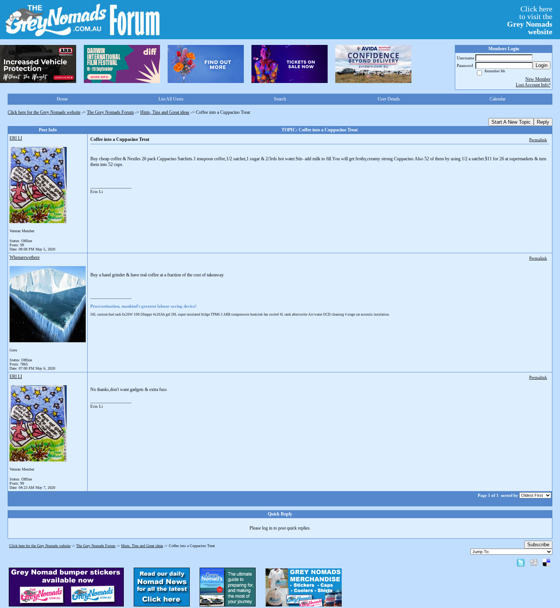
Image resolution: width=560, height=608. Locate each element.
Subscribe (538, 544)
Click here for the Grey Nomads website (44, 112)
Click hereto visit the (529, 20)
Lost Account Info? (533, 85)
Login (541, 65)
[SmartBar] (38, 64)
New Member (537, 79)
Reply (543, 122)
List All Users (171, 99)
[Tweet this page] (521, 562)
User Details (389, 99)
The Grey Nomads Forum (110, 112)
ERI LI (16, 138)
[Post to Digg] (533, 562)
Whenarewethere (25, 257)
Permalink (538, 139)
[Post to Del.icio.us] (546, 562)
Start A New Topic (511, 122)
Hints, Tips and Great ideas (164, 112)
